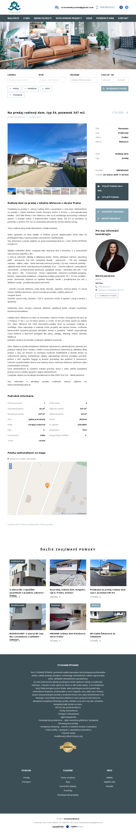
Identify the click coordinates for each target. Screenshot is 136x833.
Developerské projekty (69, 18)
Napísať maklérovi (110, 218)
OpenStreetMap (69, 513)
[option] (68, 45)
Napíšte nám (109, 781)
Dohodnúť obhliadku (112, 212)
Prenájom (32, 88)
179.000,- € (119, 112)
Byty (68, 781)
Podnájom (17, 95)
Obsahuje (74, 74)
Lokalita (12, 74)
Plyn (9, 430)
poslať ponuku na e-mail (110, 188)
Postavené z (13, 435)
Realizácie (13, 18)
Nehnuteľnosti (43, 18)
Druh (41, 74)
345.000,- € (15, 596)
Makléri (109, 777)
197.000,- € (55, 640)
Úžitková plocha (56, 414)
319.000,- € (95, 596)
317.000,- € (15, 640)
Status (52, 419)
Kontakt (123, 18)
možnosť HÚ (17, 561)
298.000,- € (55, 596)
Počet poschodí (15, 403)
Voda (10, 424)
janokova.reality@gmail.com (111, 290)
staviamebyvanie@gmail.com (77, 7)
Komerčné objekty (68, 786)
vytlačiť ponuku (110, 197)
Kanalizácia (54, 430)
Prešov (23, 524)
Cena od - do (107, 74)
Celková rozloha (56, 408)
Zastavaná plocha (15, 408)
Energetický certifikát (59, 435)
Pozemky (68, 790)
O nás (26, 18)
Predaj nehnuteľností (16, 117)
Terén (10, 440)
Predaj (16, 88)
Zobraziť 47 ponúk (107, 295)
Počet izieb (54, 403)
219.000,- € (95, 640)
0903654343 (104, 286)
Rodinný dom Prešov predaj (40, 524)
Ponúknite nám (105, 18)
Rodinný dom (35, 117)
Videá (89, 18)
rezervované (17, 605)
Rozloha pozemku (16, 414)
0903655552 (107, 7)
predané (55, 605)
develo (95, 605)
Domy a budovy (68, 777)
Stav (10, 419)
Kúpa (47, 88)
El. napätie (53, 424)
